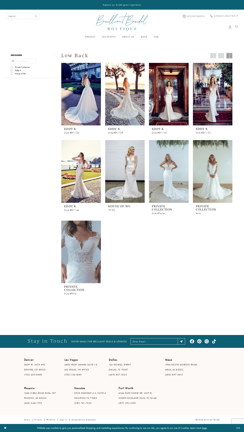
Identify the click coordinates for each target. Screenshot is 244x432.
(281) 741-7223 (83, 403)
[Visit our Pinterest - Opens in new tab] (199, 341)
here (204, 428)
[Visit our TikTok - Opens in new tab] (214, 341)
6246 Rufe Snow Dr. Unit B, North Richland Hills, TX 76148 (138, 395)
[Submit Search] (36, 16)
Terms (27, 419)
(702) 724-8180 (73, 374)
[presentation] (81, 94)
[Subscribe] (181, 341)
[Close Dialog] (5, 428)
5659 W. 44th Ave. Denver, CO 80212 (35, 367)
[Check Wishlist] (236, 27)
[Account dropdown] (230, 27)
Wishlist (50, 419)
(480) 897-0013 (174, 374)
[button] (31, 55)
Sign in (63, 419)
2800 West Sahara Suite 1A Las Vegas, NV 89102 (80, 367)
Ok (238, 428)
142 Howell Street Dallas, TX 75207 (120, 367)
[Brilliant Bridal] (122, 22)
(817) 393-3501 (127, 403)
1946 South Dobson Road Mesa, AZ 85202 (181, 367)
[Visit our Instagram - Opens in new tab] (206, 341)
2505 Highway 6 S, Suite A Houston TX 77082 (90, 395)
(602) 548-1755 (33, 403)
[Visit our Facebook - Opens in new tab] (192, 341)
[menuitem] (194, 16)
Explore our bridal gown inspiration (122, 4)
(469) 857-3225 (118, 374)
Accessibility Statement (84, 419)
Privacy (38, 419)
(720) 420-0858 (33, 374)
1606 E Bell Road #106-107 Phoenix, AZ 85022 (40, 395)
